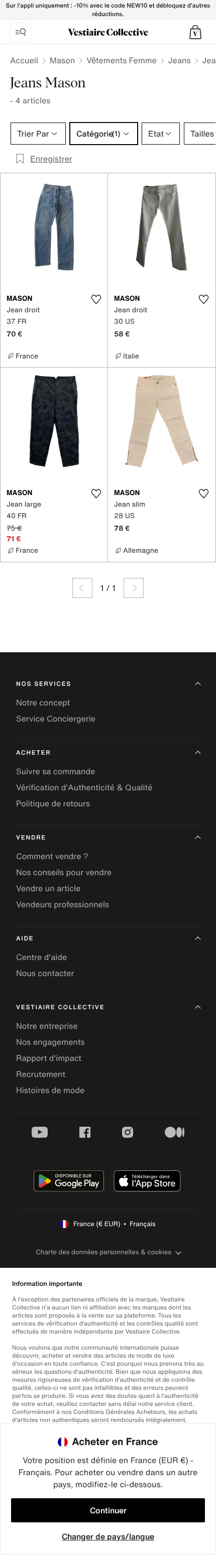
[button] (195, 32)
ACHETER (33, 753)
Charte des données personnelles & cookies (103, 1252)
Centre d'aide (41, 957)
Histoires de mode (50, 1090)
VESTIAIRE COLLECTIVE (60, 1007)
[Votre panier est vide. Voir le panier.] (195, 32)
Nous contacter (45, 973)
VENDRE (31, 837)
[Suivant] (134, 588)
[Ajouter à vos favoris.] (96, 299)
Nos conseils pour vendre (64, 872)
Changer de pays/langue (108, 1536)
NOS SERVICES (43, 684)
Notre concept (43, 702)
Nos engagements (50, 1042)
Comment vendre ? (52, 856)
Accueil (24, 60)
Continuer (108, 1510)
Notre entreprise (47, 1026)
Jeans (179, 60)
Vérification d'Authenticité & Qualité (84, 787)
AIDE (25, 938)
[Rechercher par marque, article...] (20, 32)
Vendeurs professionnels (62, 904)
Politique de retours (53, 803)
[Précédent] (82, 588)
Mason (62, 60)
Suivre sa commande (55, 771)
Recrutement (40, 1074)
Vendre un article (48, 888)
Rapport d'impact (48, 1058)
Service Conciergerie (55, 718)
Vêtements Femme (121, 60)
